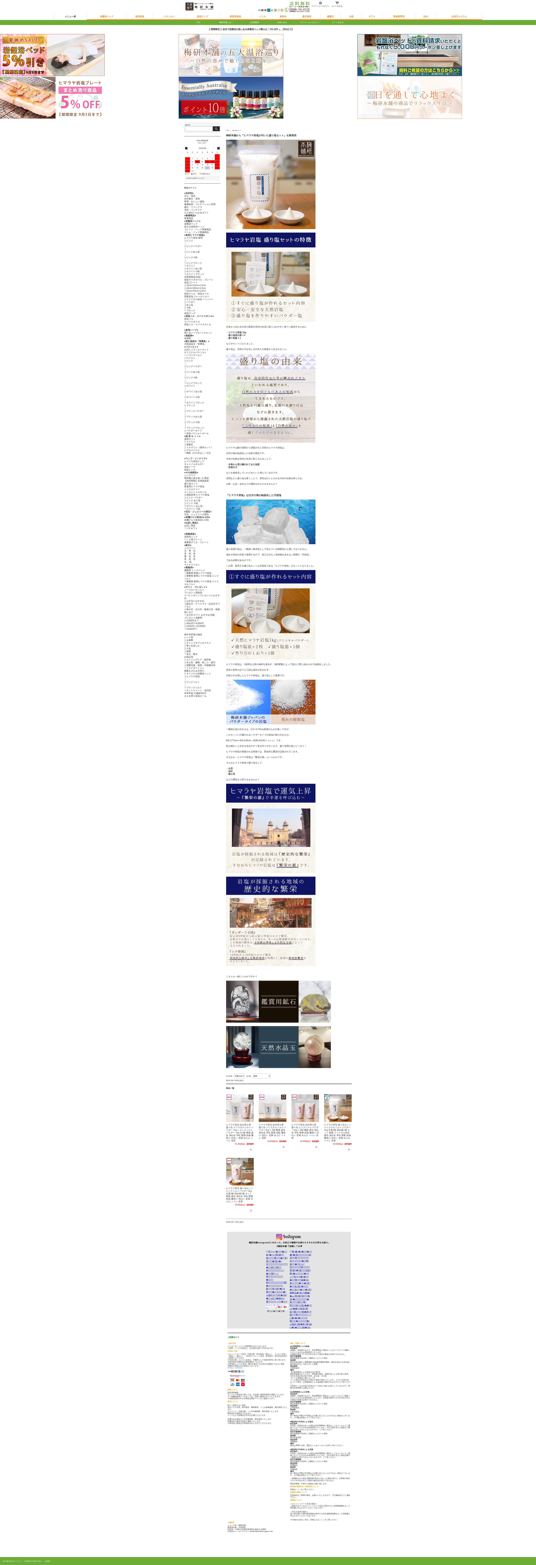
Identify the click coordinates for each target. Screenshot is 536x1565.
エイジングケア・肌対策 (198, 659)
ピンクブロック (194, 263)
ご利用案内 (254, 22)
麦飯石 (189, 444)
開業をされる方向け (194, 671)
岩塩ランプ (202, 16)
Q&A (425, 16)
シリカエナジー (192, 489)
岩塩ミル (188, 319)
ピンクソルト (193, 682)
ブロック (190, 310)
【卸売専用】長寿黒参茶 (196, 481)
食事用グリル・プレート (196, 542)
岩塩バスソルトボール (197, 433)
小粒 (188, 307)
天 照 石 (189, 551)
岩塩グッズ (189, 313)
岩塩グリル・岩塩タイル (196, 293)
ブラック (190, 405)
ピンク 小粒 (192, 503)
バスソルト (169, 16)
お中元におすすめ (195, 601)
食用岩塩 (139, 16)
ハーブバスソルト (193, 355)
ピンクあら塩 (193, 252)
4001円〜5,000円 (195, 623)
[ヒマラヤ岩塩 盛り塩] (305, 1108)
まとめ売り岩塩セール (195, 696)
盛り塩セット (191, 483)
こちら (298, 1489)
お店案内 (47, 1561)
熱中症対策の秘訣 (193, 634)
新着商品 (188, 218)
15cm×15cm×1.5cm (196, 291)
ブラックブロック (195, 428)
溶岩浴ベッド (191, 537)
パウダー (190, 302)
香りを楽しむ (193, 645)
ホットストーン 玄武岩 (198, 690)
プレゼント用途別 (193, 592)
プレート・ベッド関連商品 (197, 229)
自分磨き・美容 (192, 199)
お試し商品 (189, 525)
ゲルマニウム (193, 450)
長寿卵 (187, 338)
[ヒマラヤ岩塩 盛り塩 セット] (240, 1171)
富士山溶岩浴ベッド (194, 226)
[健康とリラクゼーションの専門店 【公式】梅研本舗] (204, 11)
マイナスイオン (192, 564)
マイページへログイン (320, 6)
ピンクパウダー (194, 246)
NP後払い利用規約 (235, 1368)
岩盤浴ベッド (106, 16)
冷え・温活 (189, 196)
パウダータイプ (194, 430)
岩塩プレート (191, 282)
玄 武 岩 (189, 553)
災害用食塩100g (192, 277)
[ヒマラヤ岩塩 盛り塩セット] (240, 1108)
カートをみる (337, 6)
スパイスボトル (192, 321)
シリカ (262, 16)
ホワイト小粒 (193, 271)
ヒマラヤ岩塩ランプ (194, 461)
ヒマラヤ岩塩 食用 (193, 238)
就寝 (188, 651)
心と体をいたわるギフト (196, 212)
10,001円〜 (192, 629)
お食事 (189, 640)
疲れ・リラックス (193, 207)
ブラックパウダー (195, 411)
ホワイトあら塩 (194, 268)
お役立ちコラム (459, 16)
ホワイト (190, 266)
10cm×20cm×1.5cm (196, 288)
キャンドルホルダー (194, 464)
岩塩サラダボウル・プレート (198, 280)
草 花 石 (189, 559)
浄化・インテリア (193, 210)
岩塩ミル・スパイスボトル (197, 324)
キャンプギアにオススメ (198, 643)
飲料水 (283, 16)
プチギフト (192, 528)
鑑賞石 (330, 16)
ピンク (189, 240)
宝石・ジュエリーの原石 (196, 514)
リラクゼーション (195, 668)
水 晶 (188, 562)
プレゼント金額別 (193, 618)
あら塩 (189, 305)
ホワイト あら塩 (194, 506)
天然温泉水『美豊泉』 (195, 344)
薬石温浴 (306, 16)
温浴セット (189, 439)
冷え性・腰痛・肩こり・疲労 (200, 662)
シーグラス (189, 475)
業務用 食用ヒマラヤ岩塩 (198, 573)
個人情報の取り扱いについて (12, 1561)
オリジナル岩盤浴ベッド (198, 673)
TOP (198, 22)
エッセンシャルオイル (195, 492)
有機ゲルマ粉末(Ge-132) (196, 520)
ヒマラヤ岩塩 (193, 676)
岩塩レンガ (189, 469)
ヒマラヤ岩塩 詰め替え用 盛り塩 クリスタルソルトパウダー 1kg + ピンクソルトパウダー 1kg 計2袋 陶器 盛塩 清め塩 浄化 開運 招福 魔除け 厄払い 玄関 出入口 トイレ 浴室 (240, 1132)
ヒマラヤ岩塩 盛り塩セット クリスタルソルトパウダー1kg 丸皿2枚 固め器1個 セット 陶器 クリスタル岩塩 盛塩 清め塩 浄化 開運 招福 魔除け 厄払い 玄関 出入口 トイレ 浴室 (337, 1132)
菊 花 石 (189, 556)
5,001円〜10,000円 (195, 626)
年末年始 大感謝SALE (195, 693)
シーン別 (188, 637)
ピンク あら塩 (193, 500)
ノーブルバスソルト (194, 590)
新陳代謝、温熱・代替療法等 (200, 665)
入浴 (188, 648)
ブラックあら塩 (194, 416)
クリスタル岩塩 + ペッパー (199, 299)
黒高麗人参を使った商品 (196, 478)
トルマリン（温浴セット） (199, 447)
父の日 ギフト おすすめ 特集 (200, 615)
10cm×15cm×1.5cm (196, 285)
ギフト (372, 16)
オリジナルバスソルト (195, 352)
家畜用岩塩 (235, 16)
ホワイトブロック (195, 274)
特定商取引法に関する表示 (32, 1561)
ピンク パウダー (194, 497)
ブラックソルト (194, 687)
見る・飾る (192, 654)
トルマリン (189, 548)
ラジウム (190, 442)
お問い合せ (282, 22)
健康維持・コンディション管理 (200, 204)
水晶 (351, 16)
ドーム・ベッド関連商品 (196, 232)
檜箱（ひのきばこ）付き (198, 453)
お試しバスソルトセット (196, 349)
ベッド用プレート (193, 539)
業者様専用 (399, 16)
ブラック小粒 (193, 422)
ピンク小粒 (192, 257)
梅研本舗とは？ (226, 22)
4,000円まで (192, 620)
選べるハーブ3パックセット (198, 333)
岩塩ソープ (189, 467)
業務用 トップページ (194, 570)
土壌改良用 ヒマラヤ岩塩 (196, 495)
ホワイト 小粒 (193, 509)
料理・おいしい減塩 (194, 201)
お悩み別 (188, 657)
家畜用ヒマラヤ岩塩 (194, 486)
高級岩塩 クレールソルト (196, 296)
